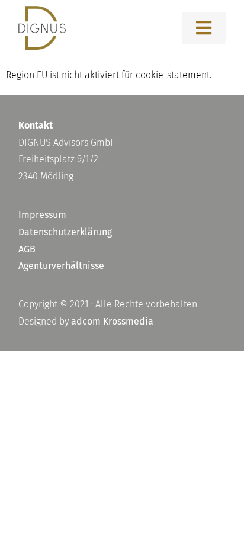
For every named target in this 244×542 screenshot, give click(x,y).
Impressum (42, 214)
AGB (27, 249)
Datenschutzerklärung (65, 232)
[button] (204, 28)
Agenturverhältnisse (61, 265)
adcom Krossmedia (112, 321)
